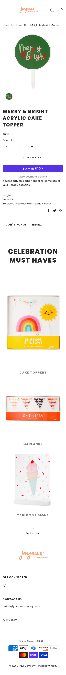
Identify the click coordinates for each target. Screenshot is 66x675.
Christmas (16, 25)
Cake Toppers (33, 372)
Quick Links (10, 620)
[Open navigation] (4, 10)
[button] (9, 98)
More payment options (33, 176)
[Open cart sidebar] (61, 10)
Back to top (33, 533)
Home (6, 25)
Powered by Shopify (47, 665)
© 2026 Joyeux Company (22, 665)
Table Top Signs (33, 515)
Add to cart (33, 157)
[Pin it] (59, 210)
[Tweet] (54, 210)
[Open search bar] (52, 10)
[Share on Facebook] (48, 210)
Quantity (8, 140)
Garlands (33, 444)
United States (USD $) (31, 641)
